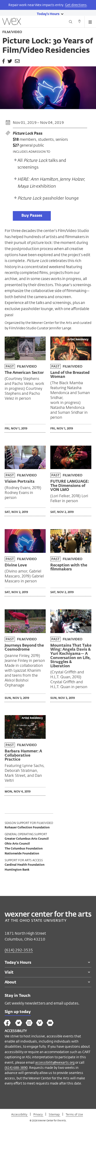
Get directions (76, 5)
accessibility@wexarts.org (55, 1062)
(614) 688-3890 (16, 1067)
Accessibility (19, 1114)
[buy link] (32, 215)
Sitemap (54, 1114)
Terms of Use (74, 1114)
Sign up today (18, 1012)
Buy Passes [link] (31, 216)
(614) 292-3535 (19, 950)
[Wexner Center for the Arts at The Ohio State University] (48, 920)
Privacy (38, 1114)
